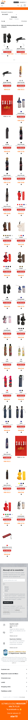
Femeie (7, 589)
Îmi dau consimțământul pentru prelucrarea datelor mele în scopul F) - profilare (15, 598)
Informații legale (22, 697)
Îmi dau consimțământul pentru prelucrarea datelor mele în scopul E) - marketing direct (15, 594)
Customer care (5, 669)
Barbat (7, 587)
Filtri (2, 21)
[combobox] (9, 14)
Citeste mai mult (13, 625)
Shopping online (6, 687)
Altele (6, 591)
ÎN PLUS (14, 706)
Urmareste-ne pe (6, 678)
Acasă (10, 19)
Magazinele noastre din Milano (9, 673)
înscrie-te (8, 602)
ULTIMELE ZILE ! (14, 703)
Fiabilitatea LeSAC (6, 691)
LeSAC (3, 682)
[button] (4, 45)
